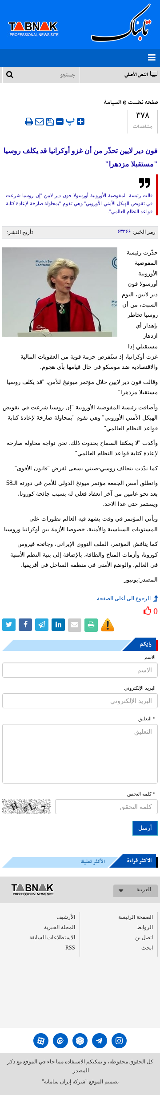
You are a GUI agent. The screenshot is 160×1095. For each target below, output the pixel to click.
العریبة (143, 889)
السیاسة (112, 103)
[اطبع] (29, 121)
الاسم (150, 657)
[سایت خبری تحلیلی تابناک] (39, 18)
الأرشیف (65, 917)
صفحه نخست (143, 103)
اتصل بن (144, 937)
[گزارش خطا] (107, 625)
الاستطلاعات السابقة (52, 937)
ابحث (147, 948)
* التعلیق (147, 718)
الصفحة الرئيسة (135, 917)
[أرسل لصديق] (39, 121)
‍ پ (71, 120)
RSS (70, 948)
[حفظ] (50, 122)
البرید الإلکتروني (140, 688)
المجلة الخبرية (59, 927)
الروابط (144, 927)
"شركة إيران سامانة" (65, 1082)
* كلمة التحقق (141, 794)
